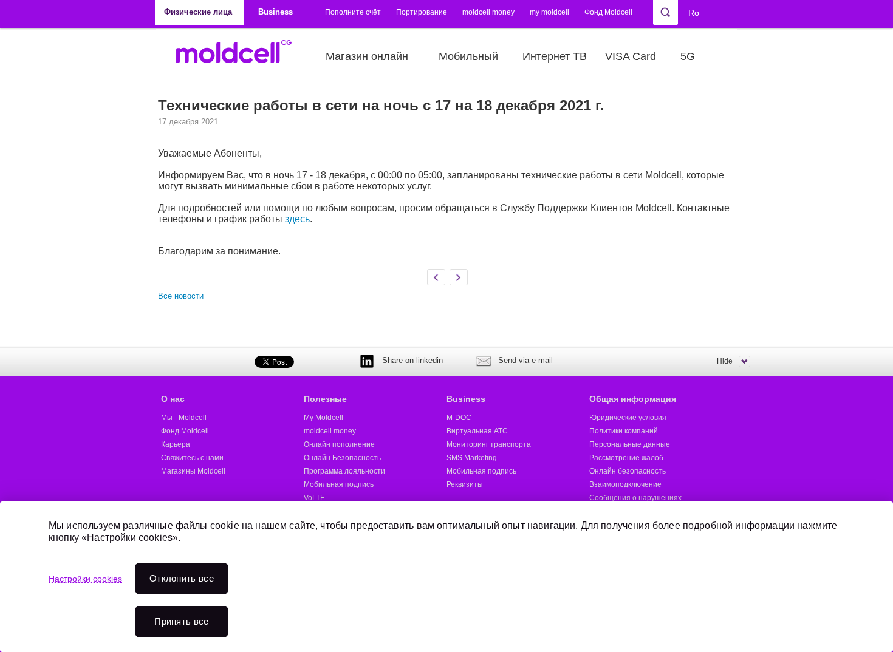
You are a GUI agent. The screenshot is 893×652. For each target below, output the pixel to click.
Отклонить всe (181, 578)
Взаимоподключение (625, 484)
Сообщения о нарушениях (635, 498)
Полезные (325, 399)
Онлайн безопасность (627, 471)
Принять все (181, 621)
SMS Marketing (471, 457)
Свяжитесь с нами (192, 457)
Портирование (421, 12)
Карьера (175, 444)
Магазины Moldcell (193, 471)
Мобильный (468, 56)
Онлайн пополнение (339, 444)
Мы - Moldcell (184, 417)
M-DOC (458, 417)
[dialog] (446, 576)
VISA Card (630, 56)
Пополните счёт (353, 12)
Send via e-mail (525, 360)
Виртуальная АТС (477, 431)
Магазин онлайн (367, 56)
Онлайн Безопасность (342, 457)
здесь (297, 219)
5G (687, 56)
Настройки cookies (85, 578)
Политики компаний (623, 431)
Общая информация (632, 399)
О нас (173, 399)
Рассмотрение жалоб (626, 457)
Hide (725, 361)
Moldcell (240, 56)
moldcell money (488, 12)
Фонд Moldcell (608, 12)
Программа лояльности (344, 471)
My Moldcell (323, 417)
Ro (693, 13)
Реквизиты (464, 484)
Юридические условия (627, 417)
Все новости (181, 296)
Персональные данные (629, 444)
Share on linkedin (412, 360)
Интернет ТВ (554, 56)
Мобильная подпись (339, 484)
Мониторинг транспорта (488, 444)
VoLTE (314, 498)
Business (465, 399)
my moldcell (549, 12)
